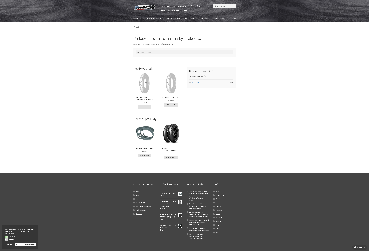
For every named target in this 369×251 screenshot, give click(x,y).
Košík (190, 6)
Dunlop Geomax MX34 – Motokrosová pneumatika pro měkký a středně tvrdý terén (199, 214)
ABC (168, 18)
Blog (174, 6)
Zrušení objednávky (142, 210)
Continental (220, 199)
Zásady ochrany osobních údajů (170, 10)
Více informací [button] (9, 234)
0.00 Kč (218, 18)
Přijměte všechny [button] (29, 244)
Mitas (218, 225)
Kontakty (184, 10)
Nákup (177, 18)
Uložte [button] (18, 244)
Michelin (218, 221)
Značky (192, 18)
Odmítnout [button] (9, 244)
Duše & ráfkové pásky (154, 18)
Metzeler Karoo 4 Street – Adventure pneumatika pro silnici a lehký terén (198, 206)
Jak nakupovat (182, 6)
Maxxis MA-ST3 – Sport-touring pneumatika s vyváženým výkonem (197, 236)
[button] (6, 237)
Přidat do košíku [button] (144, 107)
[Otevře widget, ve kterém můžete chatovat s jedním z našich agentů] (359, 247)
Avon (217, 191)
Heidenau (219, 210)
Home (163, 6)
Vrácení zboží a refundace (144, 206)
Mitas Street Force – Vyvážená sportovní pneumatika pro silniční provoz (199, 222)
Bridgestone (220, 195)
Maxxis (218, 214)
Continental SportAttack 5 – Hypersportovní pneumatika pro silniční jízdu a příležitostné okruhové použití (198, 196)
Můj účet (197, 6)
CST (217, 203)
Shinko (218, 232)
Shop (168, 6)
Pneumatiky (137, 18)
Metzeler (219, 217)
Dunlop (218, 206)
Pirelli (218, 229)
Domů (137, 27)
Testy (185, 18)
